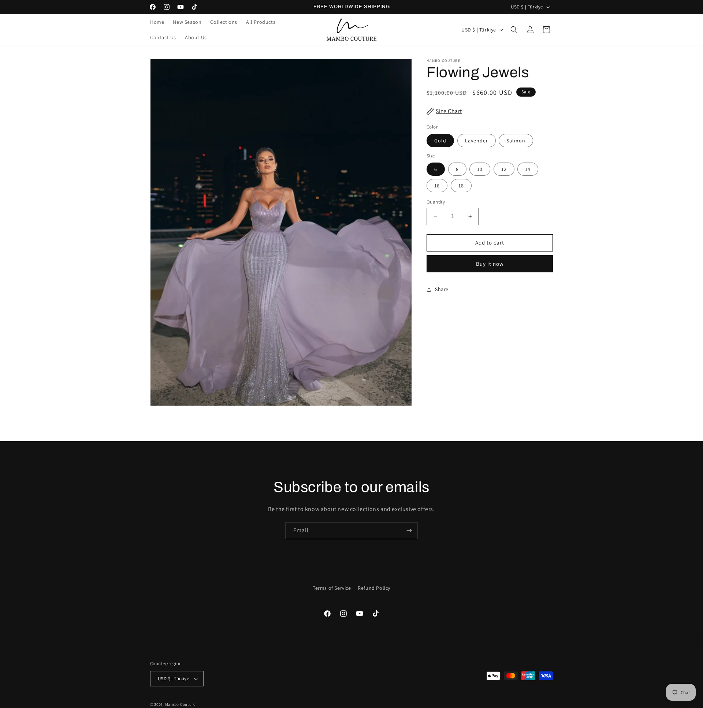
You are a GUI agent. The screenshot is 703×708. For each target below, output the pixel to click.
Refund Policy (374, 588)
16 (437, 185)
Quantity (436, 202)
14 (528, 169)
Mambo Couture (180, 704)
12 (504, 169)
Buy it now (490, 263)
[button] (514, 30)
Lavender (476, 140)
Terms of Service (332, 588)
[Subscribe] (409, 530)
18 (461, 185)
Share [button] (442, 289)
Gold (440, 140)
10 (480, 169)
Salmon (515, 140)
